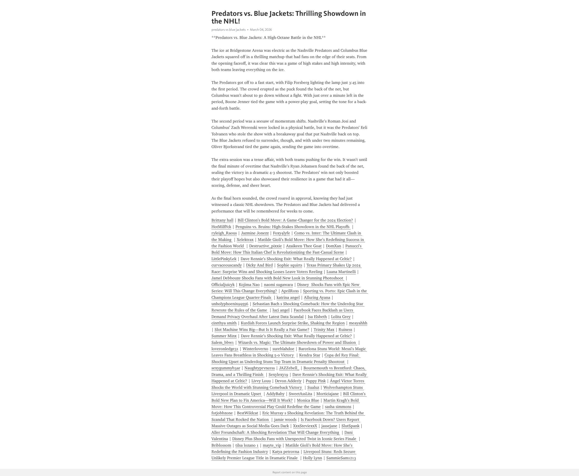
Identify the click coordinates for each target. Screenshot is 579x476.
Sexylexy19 (278, 374)
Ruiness (345, 329)
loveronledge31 (224, 348)
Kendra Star (309, 355)
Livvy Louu (261, 380)
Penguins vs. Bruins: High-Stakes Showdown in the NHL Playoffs (293, 226)
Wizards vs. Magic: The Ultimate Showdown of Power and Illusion (297, 342)
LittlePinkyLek (223, 258)
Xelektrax (245, 239)
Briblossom (221, 445)
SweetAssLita (300, 393)
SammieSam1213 (341, 457)
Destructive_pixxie (265, 245)
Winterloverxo (255, 348)
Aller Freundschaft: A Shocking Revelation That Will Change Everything (275, 432)
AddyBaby (275, 393)
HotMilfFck (221, 226)
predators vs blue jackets (228, 30)
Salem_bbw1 (222, 342)
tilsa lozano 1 (247, 445)
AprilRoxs (290, 290)
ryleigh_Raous (224, 233)
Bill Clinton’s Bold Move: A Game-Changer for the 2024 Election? (295, 220)
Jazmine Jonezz (255, 233)
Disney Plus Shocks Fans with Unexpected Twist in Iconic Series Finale (294, 438)
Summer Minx (224, 335)
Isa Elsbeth (317, 316)
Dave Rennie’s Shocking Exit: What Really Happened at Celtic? (296, 258)
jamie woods (285, 419)
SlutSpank (350, 425)
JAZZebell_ (289, 367)
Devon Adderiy (288, 380)
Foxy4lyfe (281, 233)
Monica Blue (308, 400)
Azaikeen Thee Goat (304, 245)
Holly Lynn (312, 457)
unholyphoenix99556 (229, 303)
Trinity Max (324, 329)
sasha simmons (338, 406)
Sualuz (313, 387)
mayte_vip (272, 445)
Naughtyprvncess (259, 367)
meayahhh (358, 322)
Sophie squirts (289, 265)
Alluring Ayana (317, 297)
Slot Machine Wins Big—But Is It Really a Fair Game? (262, 329)
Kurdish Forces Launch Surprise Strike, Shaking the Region (293, 322)
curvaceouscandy (226, 265)
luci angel (281, 310)
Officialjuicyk (223, 284)
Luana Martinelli (341, 271)
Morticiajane (327, 393)
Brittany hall (222, 220)
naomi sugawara (278, 284)
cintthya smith (224, 322)
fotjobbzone (222, 412)
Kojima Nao (249, 284)
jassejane (329, 425)
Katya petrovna (285, 451)
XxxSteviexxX (305, 425)
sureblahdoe (283, 348)
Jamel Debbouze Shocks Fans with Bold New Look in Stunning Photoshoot (277, 278)
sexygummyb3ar (225, 367)
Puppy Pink (316, 380)
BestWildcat (247, 412)
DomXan (333, 245)
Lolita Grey (341, 316)
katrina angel (288, 297)
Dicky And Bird (259, 265)
